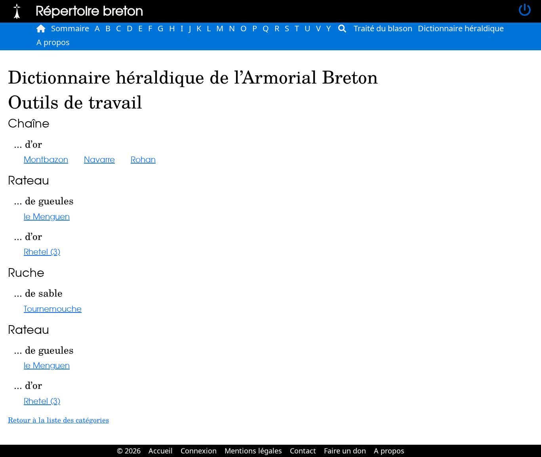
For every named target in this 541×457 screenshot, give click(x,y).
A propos (53, 42)
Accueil (161, 450)
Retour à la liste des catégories (58, 420)
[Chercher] (342, 28)
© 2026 (129, 450)
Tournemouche (53, 308)
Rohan (143, 159)
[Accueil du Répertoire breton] (41, 28)
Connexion (199, 450)
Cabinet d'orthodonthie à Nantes (413, 445)
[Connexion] (524, 10)
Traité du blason (383, 28)
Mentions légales (253, 450)
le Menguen (47, 216)
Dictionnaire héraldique (461, 28)
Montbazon (46, 159)
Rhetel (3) (42, 251)
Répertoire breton (89, 10)
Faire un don (345, 450)
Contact (303, 450)
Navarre (99, 159)
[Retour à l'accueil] (17, 10)
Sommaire (70, 28)
